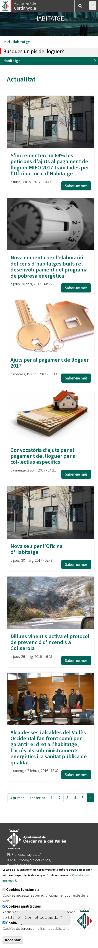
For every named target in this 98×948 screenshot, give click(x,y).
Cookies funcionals (22, 889)
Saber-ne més (76, 185)
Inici (6, 41)
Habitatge (21, 41)
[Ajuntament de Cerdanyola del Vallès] (5, 4)
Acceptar (13, 940)
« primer (17, 797)
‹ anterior (37, 797)
